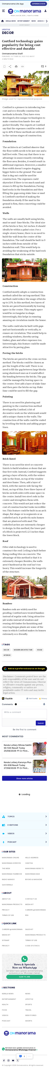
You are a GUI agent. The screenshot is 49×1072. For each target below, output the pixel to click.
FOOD (4, 1010)
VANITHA (29, 863)
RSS (26, 915)
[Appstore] (28, 1041)
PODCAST (6, 1021)
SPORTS (28, 1004)
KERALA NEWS (11, 21)
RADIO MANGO (8, 879)
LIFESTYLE (29, 999)
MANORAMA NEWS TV (34, 868)
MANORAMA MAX (32, 874)
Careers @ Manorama (35, 910)
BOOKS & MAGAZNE (33, 879)
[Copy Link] (22, 66)
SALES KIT (29, 929)
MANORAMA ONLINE (10, 857)
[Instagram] (8, 1060)
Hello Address (31, 857)
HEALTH (5, 1004)
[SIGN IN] (45, 11)
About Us (6, 899)
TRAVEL (28, 1010)
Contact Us (31, 899)
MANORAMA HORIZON (11, 863)
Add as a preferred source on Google (26, 668)
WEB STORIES (30, 1015)
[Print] (16, 66)
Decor (8, 32)
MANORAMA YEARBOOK (12, 874)
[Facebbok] (4, 1060)
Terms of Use (8, 915)
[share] (9, 66)
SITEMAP (5, 940)
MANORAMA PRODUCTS (12, 904)
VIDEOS (5, 1015)
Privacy (5, 910)
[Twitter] (18, 1060)
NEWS (33, 21)
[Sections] (3, 11)
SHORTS (28, 1021)
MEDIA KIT (29, 904)
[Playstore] (10, 1041)
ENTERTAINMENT (24, 21)
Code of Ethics (32, 945)
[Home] (2, 21)
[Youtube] (13, 1060)
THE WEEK (6, 868)
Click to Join (24, 977)
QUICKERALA (7, 885)
